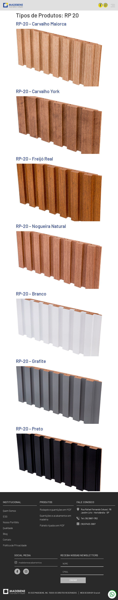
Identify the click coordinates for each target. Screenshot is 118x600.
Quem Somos (9, 510)
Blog (5, 533)
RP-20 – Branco (31, 293)
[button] (113, 5)
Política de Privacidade (15, 545)
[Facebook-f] (17, 571)
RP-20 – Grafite (31, 361)
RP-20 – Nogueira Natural (41, 226)
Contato (7, 539)
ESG (5, 516)
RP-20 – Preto (29, 428)
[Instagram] (26, 571)
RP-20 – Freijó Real (34, 158)
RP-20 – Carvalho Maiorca (41, 23)
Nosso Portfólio (11, 522)
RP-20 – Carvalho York (37, 91)
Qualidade (8, 528)
